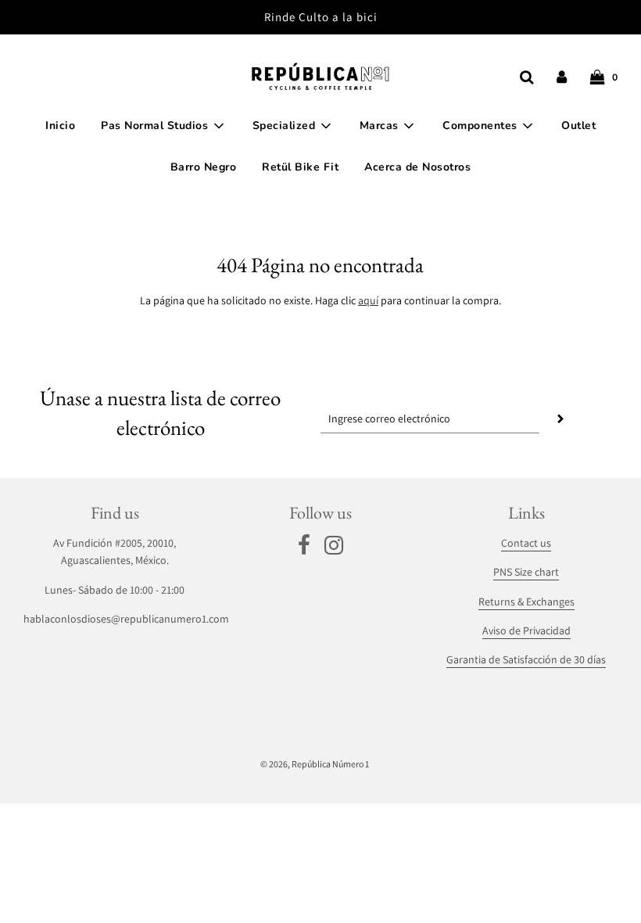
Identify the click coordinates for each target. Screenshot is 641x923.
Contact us (526, 543)
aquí (368, 300)
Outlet (578, 125)
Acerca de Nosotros (417, 167)
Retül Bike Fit (300, 167)
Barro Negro (203, 167)
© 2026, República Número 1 (314, 764)
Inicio (60, 125)
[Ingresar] (562, 77)
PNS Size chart (526, 572)
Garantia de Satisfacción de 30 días (526, 659)
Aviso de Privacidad (526, 630)
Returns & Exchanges (526, 601)
